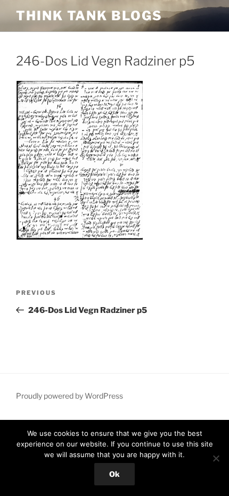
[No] (215, 458)
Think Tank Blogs (89, 15)
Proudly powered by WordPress (69, 395)
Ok (114, 473)
